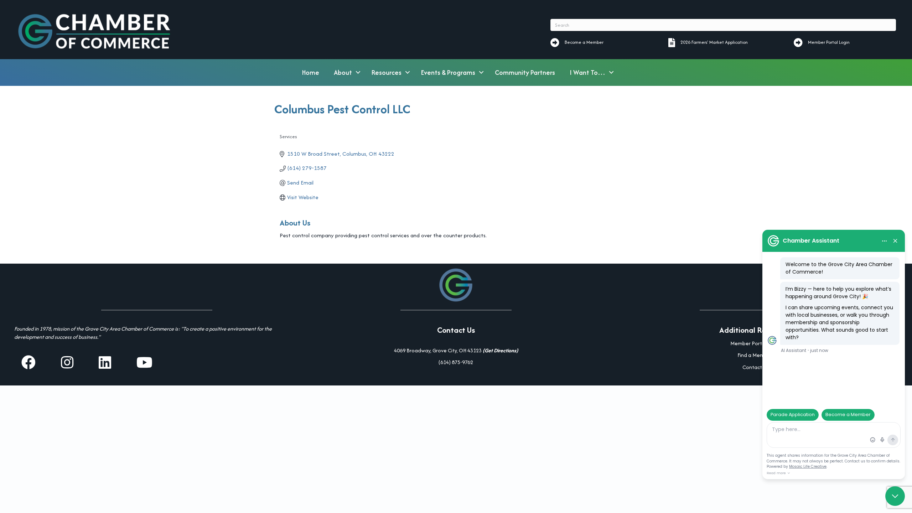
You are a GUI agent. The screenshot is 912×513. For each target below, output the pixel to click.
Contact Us (755, 367)
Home (310, 72)
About (343, 72)
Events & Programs (448, 72)
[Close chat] (895, 496)
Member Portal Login (755, 343)
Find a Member (755, 355)
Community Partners (525, 72)
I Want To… (587, 72)
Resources (386, 72)
